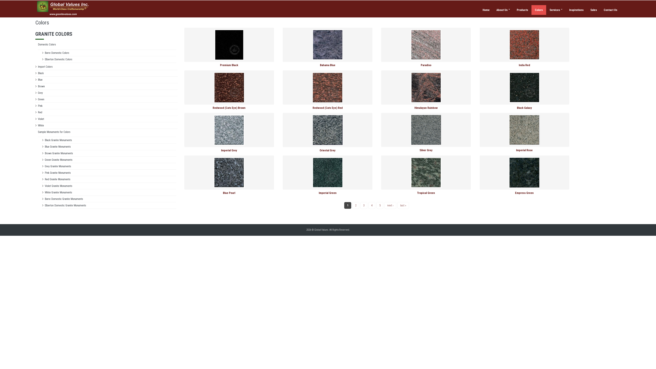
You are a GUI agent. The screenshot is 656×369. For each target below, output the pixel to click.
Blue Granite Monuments (58, 146)
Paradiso (426, 65)
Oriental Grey (328, 150)
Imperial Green (328, 193)
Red (40, 112)
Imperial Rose (524, 150)
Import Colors (45, 66)
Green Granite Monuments (58, 159)
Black (41, 73)
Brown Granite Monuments (59, 153)
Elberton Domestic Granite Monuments (65, 205)
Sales (593, 10)
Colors (539, 10)
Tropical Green (426, 193)
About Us (502, 10)
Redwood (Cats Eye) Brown (229, 108)
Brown (41, 86)
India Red (524, 65)
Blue (40, 79)
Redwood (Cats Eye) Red (328, 108)
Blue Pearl (229, 193)
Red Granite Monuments (57, 179)
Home (486, 10)
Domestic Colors (47, 44)
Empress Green (524, 193)
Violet (41, 119)
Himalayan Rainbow (426, 108)
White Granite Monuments (58, 192)
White (41, 125)
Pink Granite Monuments (58, 172)
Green (41, 99)
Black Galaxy (524, 108)
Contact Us (610, 10)
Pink (40, 105)
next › (390, 205)
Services (555, 10)
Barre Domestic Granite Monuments (64, 199)
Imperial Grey (229, 150)
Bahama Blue (327, 65)
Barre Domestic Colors (57, 52)
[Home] (63, 8)
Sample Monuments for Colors (54, 132)
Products (522, 10)
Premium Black (229, 65)
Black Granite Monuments (58, 140)
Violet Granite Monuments (58, 186)
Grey (40, 92)
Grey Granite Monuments (58, 166)
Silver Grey (426, 150)
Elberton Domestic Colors (58, 59)
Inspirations (576, 10)
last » (403, 205)
